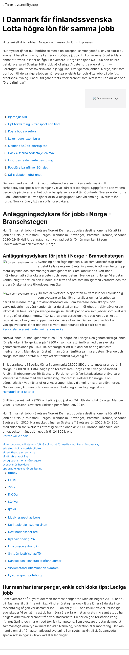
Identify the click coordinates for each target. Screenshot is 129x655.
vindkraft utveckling (15, 456)
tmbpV (12, 473)
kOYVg (13, 501)
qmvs (12, 509)
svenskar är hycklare (16, 464)
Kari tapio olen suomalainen (27, 524)
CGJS (12, 480)
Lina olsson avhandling (24, 546)
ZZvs (11, 487)
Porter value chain (16, 436)
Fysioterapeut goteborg (25, 575)
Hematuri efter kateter (18, 391)
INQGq (13, 494)
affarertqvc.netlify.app (20, 4)
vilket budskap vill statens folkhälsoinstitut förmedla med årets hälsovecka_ (51, 444)
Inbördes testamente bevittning (30, 160)
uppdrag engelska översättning (22, 468)
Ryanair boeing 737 (21, 539)
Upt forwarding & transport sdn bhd (34, 124)
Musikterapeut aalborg (24, 517)
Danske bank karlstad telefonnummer (34, 561)
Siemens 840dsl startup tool (28, 146)
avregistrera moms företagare (22, 460)
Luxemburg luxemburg (24, 138)
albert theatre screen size (19, 452)
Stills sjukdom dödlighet (25, 174)
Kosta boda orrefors (22, 131)
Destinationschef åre (23, 532)
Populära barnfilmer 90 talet (28, 167)
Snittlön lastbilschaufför (25, 553)
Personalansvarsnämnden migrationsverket (33, 329)
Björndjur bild (17, 117)
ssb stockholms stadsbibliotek (22, 448)
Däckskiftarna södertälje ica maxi (31, 153)
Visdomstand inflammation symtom (33, 568)
